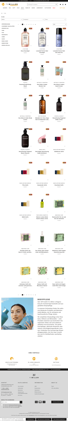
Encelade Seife (59, 185)
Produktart (26, 19)
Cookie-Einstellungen (39, 393)
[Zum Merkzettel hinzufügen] (31, 45)
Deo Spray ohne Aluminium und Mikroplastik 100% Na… (42, 251)
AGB (36, 386)
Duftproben (20, 388)
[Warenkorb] (65, 4)
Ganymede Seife (42, 185)
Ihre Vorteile (20, 386)
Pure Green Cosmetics (42, 215)
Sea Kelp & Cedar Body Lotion (25, 118)
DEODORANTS (5, 34)
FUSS (3, 32)
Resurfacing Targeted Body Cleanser (25, 152)
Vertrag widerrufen (57, 401)
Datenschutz (37, 388)
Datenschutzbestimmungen (15, 404)
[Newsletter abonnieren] (21, 402)
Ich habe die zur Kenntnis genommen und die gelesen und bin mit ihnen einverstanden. (12, 406)
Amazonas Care (59, 215)
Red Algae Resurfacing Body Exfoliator (42, 152)
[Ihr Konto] (63, 4)
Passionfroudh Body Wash (25, 85)
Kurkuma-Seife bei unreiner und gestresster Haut (25, 284)
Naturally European (42, 82)
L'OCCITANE (25, 49)
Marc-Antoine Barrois (59, 149)
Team (52, 386)
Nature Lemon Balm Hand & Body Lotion (42, 217)
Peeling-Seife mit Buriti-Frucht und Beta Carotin (25, 251)
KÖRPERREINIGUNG (6, 24)
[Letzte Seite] (35, 24)
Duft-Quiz (20, 395)
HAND (3, 30)
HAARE (3, 38)
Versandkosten (31, 415)
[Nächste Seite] (33, 24)
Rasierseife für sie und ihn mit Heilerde (59, 217)
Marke (3, 19)
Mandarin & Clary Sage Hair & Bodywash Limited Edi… (42, 118)
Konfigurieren (31, 419)
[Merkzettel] (60, 4)
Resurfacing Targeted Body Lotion (59, 118)
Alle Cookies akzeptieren (59, 419)
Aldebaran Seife (59, 151)
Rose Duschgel (25, 51)
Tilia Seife (25, 185)
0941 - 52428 (5, 388)
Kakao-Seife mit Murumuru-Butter (42, 284)
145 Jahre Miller (55, 388)
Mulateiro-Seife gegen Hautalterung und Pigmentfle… (59, 251)
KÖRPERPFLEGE (5, 28)
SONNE (3, 36)
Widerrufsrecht (38, 392)
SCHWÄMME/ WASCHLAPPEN (8, 26)
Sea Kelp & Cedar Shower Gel (42, 85)
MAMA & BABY (5, 41)
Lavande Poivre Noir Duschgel (42, 51)
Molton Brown (42, 116)
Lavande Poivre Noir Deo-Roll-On (59, 51)
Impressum (37, 390)
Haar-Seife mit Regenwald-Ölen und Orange (59, 284)
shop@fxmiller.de (5, 389)
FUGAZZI (25, 82)
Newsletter (20, 390)
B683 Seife (25, 217)
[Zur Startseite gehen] (9, 4)
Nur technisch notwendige (44, 419)
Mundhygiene (5, 43)
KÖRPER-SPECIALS (6, 45)
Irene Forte (42, 149)
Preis (46, 19)
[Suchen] (56, 4)
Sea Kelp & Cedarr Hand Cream (59, 85)
